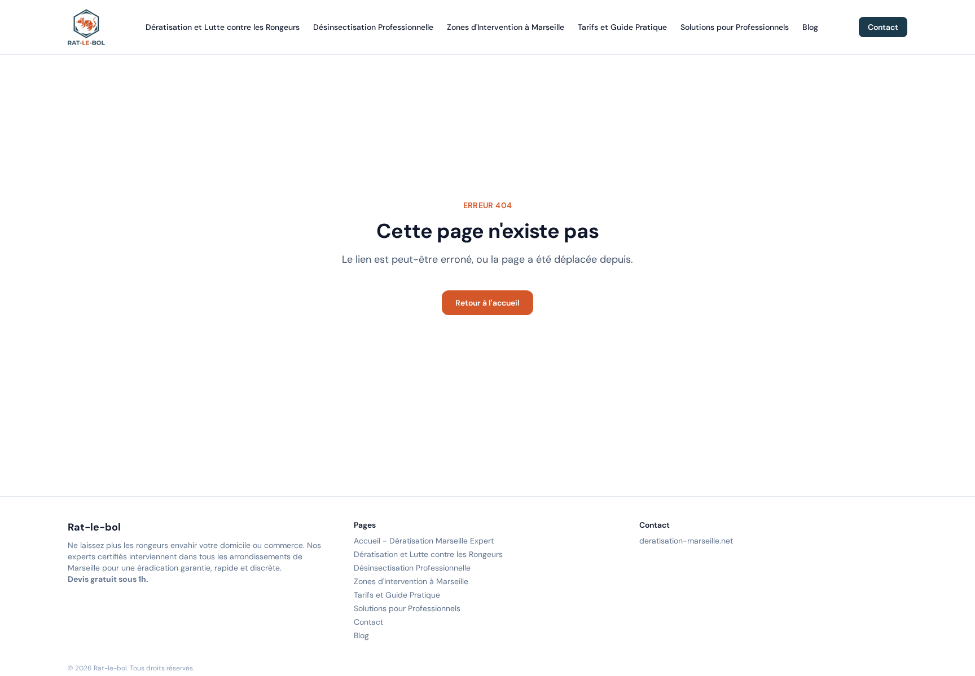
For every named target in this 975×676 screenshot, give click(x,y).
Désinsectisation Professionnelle (373, 27)
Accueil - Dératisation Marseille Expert (424, 541)
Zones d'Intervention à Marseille (505, 27)
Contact (883, 27)
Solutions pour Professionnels (734, 27)
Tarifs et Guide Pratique (622, 27)
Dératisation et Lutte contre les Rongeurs (223, 27)
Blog (810, 27)
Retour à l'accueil (487, 303)
